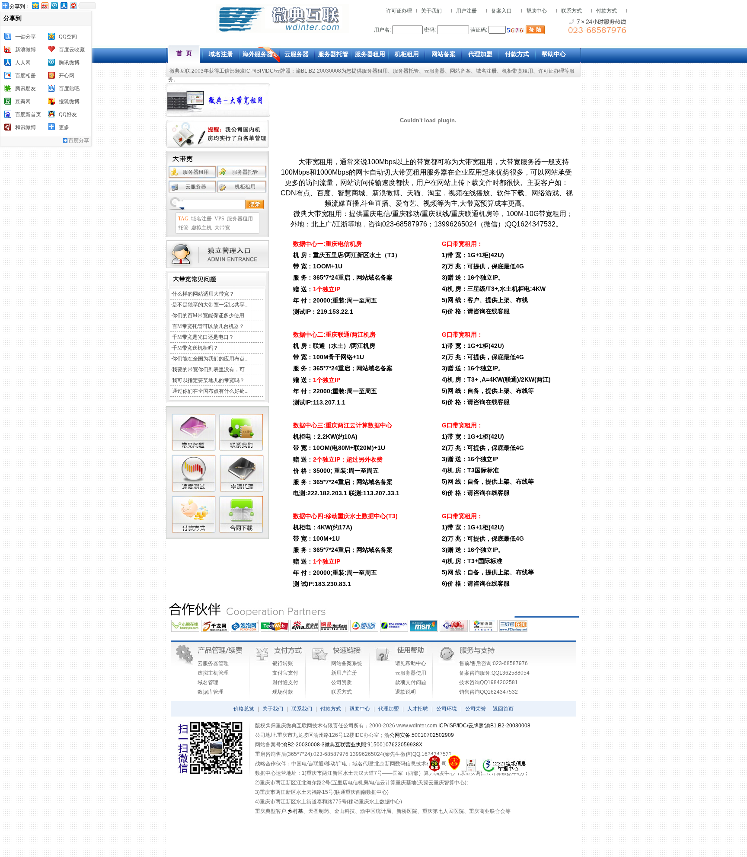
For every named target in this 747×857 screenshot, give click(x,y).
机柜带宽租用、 (520, 71)
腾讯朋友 (25, 89)
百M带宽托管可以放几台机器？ (208, 326)
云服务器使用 (410, 673)
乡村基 (295, 811)
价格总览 (243, 709)
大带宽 (222, 228)
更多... (66, 127)
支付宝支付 (285, 673)
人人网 (23, 63)
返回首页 (503, 709)
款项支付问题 (410, 682)
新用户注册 (344, 673)
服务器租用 (375, 71)
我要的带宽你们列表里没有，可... (210, 369)
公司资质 (341, 682)
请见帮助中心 (410, 663)
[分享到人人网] (63, 5)
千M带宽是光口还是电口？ (203, 337)
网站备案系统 (346, 663)
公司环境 (446, 709)
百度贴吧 (69, 89)
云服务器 (434, 71)
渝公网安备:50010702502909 (419, 735)
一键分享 (25, 37)
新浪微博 (25, 50)
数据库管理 (210, 692)
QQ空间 (68, 37)
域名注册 (486, 71)
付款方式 (606, 11)
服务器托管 (406, 71)
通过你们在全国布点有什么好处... (210, 391)
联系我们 (301, 709)
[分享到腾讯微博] (54, 5)
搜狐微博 (69, 102)
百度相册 (25, 76)
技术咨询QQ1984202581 (488, 682)
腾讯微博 (69, 63)
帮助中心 (536, 11)
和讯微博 (25, 127)
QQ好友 (68, 115)
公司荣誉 (475, 709)
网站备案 (460, 71)
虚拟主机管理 (213, 673)
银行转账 (282, 663)
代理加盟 (388, 709)
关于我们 (431, 11)
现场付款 (282, 692)
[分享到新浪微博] (44, 5)
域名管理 (208, 682)
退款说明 (405, 692)
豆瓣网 (23, 102)
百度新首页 (28, 115)
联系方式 (571, 11)
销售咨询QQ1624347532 (488, 692)
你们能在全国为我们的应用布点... (210, 359)
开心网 (66, 76)
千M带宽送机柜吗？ (195, 348)
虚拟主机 (201, 228)
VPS (219, 219)
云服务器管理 (213, 663)
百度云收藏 (72, 50)
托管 (183, 228)
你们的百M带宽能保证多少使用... (210, 315)
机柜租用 (245, 187)
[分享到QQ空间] (35, 5)
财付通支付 (285, 682)
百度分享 (78, 140)
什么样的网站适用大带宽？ (203, 294)
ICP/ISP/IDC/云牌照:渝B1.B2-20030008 (484, 726)
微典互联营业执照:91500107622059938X (373, 745)
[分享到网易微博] (73, 5)
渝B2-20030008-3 (303, 745)
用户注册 (466, 11)
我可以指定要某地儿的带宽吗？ (208, 380)
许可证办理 (399, 11)
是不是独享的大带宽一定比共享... (210, 305)
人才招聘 (417, 709)
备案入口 (501, 11)
